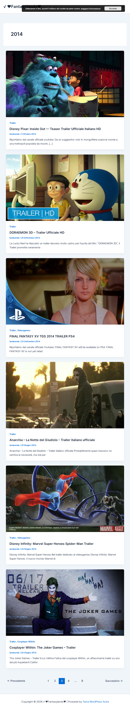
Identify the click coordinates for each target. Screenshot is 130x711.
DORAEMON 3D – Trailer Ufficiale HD (36, 232)
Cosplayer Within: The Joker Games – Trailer (42, 647)
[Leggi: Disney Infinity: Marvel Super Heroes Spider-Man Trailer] (65, 498)
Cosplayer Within (26, 641)
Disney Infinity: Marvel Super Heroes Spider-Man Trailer (51, 544)
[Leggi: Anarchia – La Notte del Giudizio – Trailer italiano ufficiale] (65, 394)
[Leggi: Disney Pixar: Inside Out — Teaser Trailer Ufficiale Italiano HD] (65, 83)
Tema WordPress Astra (96, 701)
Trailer (12, 123)
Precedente (16, 680)
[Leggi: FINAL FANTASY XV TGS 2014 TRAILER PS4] (65, 291)
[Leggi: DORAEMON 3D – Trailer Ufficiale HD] (65, 187)
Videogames (23, 330)
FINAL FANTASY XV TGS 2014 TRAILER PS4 (42, 336)
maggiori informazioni (91, 8)
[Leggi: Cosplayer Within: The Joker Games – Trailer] (65, 602)
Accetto (113, 8)
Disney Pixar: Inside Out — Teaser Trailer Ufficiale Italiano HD (55, 129)
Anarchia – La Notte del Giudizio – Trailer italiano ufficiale (52, 440)
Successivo (114, 680)
